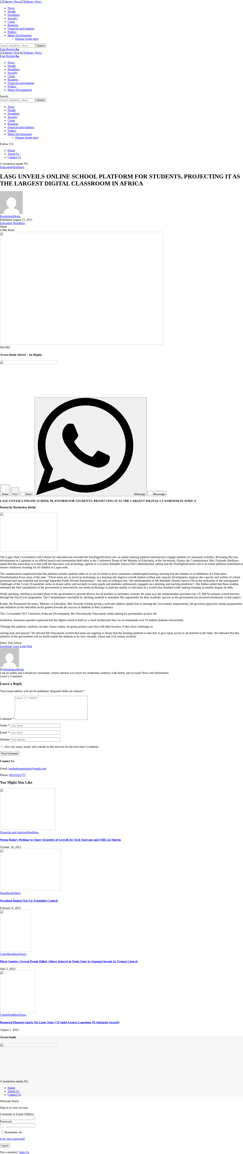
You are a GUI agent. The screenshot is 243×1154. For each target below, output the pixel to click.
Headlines (18, 167)
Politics (16, 893)
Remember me (13, 1132)
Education (6, 167)
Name (4, 725)
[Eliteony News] (21, 1)
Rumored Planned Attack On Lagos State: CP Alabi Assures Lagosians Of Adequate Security (60, 1022)
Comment (7, 718)
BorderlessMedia (10, 216)
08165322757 (17, 775)
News (22, 954)
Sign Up (24, 1152)
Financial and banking (13, 832)
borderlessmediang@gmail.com (27, 768)
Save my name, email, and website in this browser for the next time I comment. (52, 746)
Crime (3, 954)
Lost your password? (12, 1138)
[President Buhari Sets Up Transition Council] (30, 889)
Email (4, 732)
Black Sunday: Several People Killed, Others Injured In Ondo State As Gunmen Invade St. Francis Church (69, 961)
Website (4, 739)
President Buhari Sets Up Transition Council (29, 900)
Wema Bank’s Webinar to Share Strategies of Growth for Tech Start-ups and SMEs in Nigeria (61, 839)
